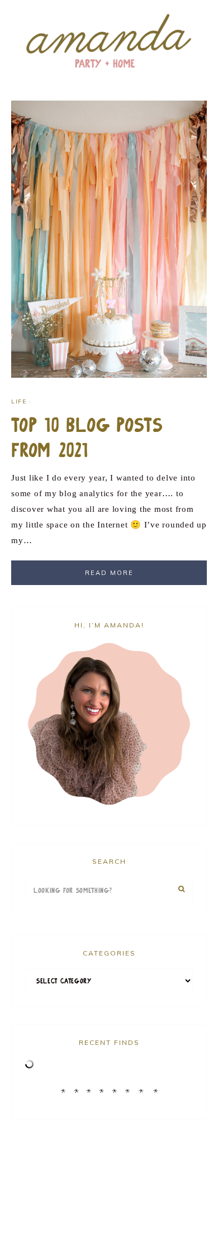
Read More (109, 573)
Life (18, 401)
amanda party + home (109, 42)
